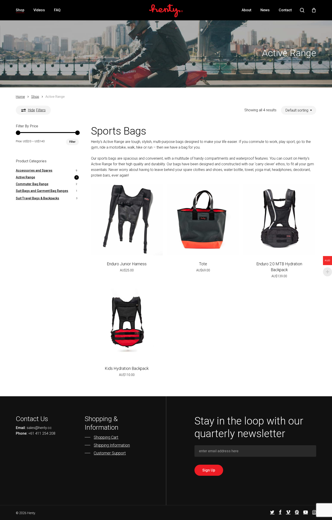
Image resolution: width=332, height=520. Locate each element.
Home (20, 97)
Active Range (25, 177)
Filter (72, 141)
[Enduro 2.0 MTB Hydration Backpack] (279, 219)
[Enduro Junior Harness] (127, 219)
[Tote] (203, 219)
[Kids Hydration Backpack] (127, 324)
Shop (35, 97)
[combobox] (298, 110)
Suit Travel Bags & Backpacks (37, 198)
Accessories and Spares (34, 170)
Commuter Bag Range (32, 184)
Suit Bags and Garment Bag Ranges (42, 191)
